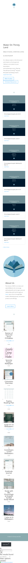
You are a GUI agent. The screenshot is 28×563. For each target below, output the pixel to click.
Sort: (1, 556)
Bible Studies (8, 79)
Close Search (3, 560)
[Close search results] (1, 552)
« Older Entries (6, 247)
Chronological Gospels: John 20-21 (12, 114)
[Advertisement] (14, 24)
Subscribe (5, 544)
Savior (6, 294)
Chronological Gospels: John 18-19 (12, 189)
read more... (6, 116)
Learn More (10, 306)
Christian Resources (11, 82)
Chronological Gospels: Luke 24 (11, 138)
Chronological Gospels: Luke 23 (11, 214)
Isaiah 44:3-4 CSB (7, 74)
